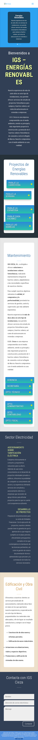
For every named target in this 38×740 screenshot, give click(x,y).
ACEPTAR (19, 738)
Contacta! (28, 724)
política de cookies (19, 736)
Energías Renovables (19, 16)
